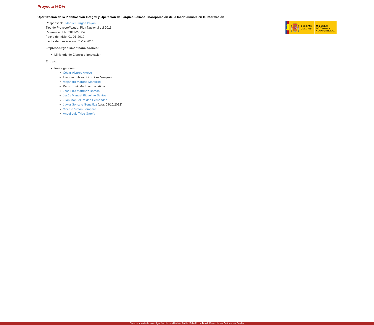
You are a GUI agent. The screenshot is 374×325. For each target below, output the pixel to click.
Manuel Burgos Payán (80, 23)
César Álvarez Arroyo (77, 72)
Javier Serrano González (80, 104)
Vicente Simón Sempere (79, 109)
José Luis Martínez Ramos (81, 91)
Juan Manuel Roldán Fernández (85, 100)
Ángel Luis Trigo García (79, 113)
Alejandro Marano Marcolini (82, 81)
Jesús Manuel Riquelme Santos (84, 95)
